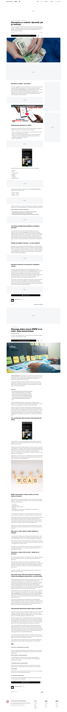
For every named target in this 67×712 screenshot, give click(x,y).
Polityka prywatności (35, 708)
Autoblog (51, 1)
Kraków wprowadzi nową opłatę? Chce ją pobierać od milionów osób (24, 211)
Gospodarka (46, 703)
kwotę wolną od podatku (35, 189)
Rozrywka (46, 1)
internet (41, 692)
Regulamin (35, 706)
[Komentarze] (38, 36)
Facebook (57, 705)
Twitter (56, 704)
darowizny (18, 86)
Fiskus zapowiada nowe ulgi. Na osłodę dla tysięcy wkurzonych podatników (25, 214)
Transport (46, 705)
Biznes (38, 1)
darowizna (35, 304)
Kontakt (59, 1)
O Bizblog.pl (35, 702)
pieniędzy (25, 232)
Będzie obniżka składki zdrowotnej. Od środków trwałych (22, 213)
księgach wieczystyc (22, 89)
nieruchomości (31, 270)
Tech (41, 1)
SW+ (56, 1)
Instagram (57, 703)
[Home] (16, 1)
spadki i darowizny (40, 304)
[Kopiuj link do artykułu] (41, 36)
